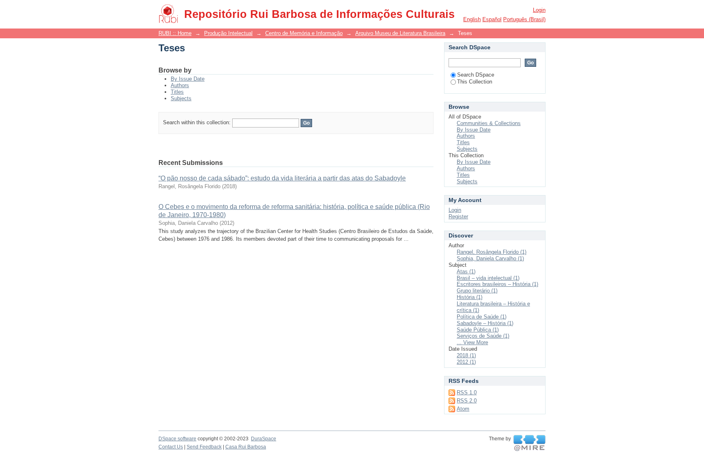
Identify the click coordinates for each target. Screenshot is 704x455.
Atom (463, 409)
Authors (180, 85)
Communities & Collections (489, 123)
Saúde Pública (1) (478, 330)
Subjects (181, 98)
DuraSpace (263, 439)
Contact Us (170, 447)
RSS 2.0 (467, 401)
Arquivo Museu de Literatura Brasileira (400, 33)
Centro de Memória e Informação (304, 33)
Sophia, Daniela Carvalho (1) (490, 258)
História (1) (469, 297)
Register (458, 216)
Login (539, 10)
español (492, 19)
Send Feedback (204, 447)
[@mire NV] (529, 443)
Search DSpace (475, 75)
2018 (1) (466, 355)
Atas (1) (466, 271)
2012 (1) (466, 362)
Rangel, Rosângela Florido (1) (491, 252)
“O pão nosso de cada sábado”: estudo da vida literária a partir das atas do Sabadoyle (282, 178)
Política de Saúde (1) (481, 317)
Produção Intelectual (228, 33)
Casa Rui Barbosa (245, 447)
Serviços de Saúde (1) (483, 336)
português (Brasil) (524, 19)
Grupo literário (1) (477, 291)
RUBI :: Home (174, 33)
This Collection (474, 82)
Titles (177, 92)
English (472, 19)
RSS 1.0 (467, 392)
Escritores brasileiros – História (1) (497, 284)
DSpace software (177, 439)
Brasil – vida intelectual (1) (488, 278)
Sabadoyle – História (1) (485, 323)
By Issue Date (188, 79)
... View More (472, 342)
